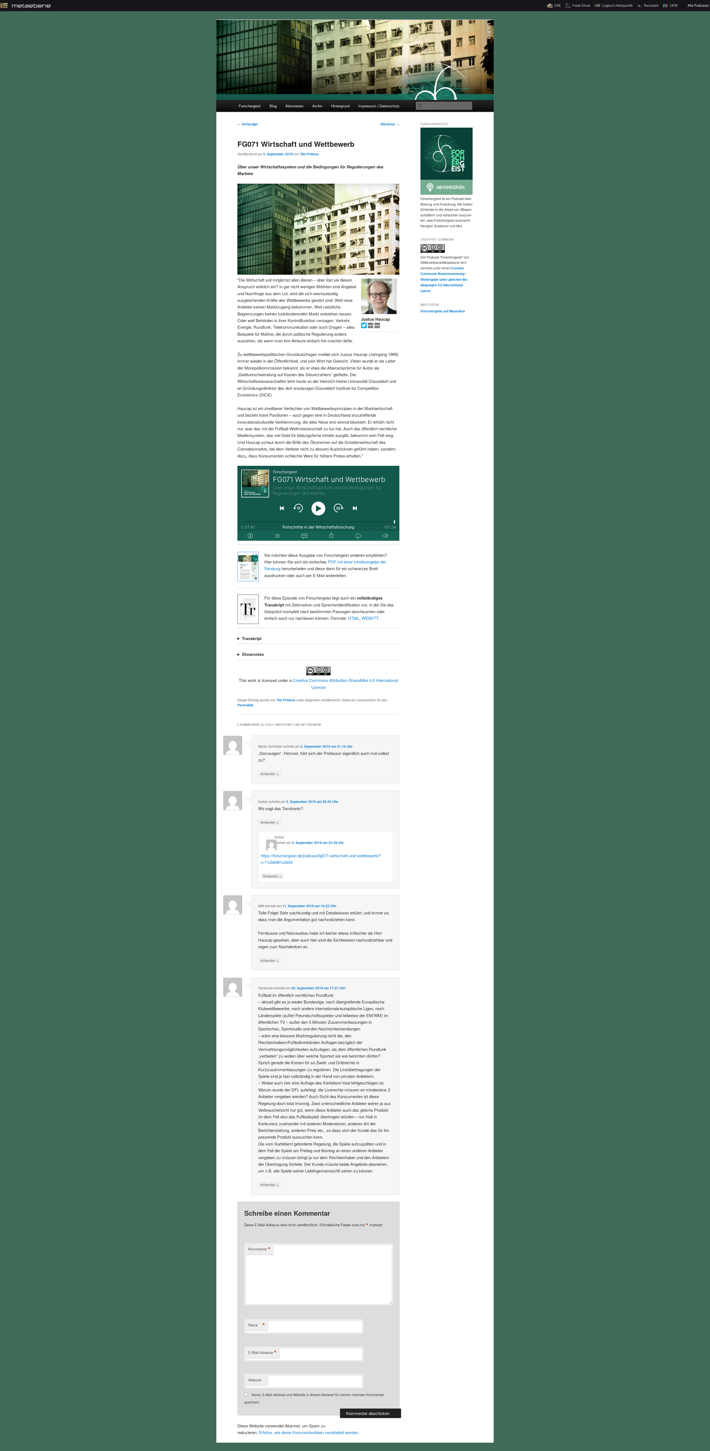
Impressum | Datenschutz (379, 105)
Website (254, 1379)
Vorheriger (247, 124)
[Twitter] (364, 326)
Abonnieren (294, 105)
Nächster (390, 124)
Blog (273, 105)
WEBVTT (370, 618)
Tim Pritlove (309, 153)
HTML (353, 618)
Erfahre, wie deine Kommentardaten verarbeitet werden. (309, 1432)
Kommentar (259, 1249)
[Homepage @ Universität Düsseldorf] (377, 326)
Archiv (317, 105)
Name (256, 1325)
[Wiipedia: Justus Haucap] (371, 326)
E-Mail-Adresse (262, 1352)
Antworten (269, 773)
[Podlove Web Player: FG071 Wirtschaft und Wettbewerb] (318, 503)
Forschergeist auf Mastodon (442, 311)
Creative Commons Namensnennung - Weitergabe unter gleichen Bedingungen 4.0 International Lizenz (444, 279)
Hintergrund (340, 105)
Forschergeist (250, 105)
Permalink (245, 704)
